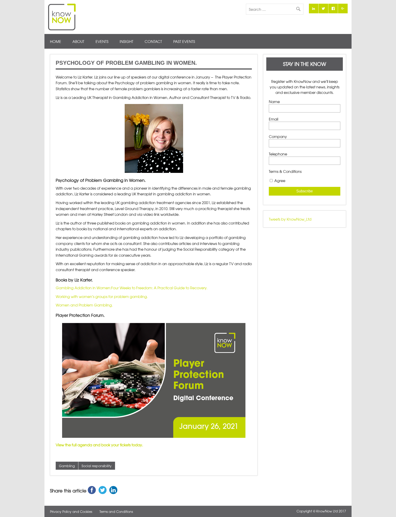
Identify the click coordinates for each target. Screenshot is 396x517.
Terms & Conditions (285, 171)
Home (55, 41)
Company (278, 136)
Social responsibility (97, 465)
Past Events (184, 41)
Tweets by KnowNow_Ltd (290, 219)
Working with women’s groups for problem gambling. (102, 296)
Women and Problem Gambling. (84, 305)
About (78, 41)
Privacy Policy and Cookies (71, 511)
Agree (279, 180)
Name (274, 101)
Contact (153, 41)
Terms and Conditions (116, 511)
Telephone (278, 154)
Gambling (67, 465)
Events (102, 41)
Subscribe (304, 191)
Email (273, 119)
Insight (126, 41)
